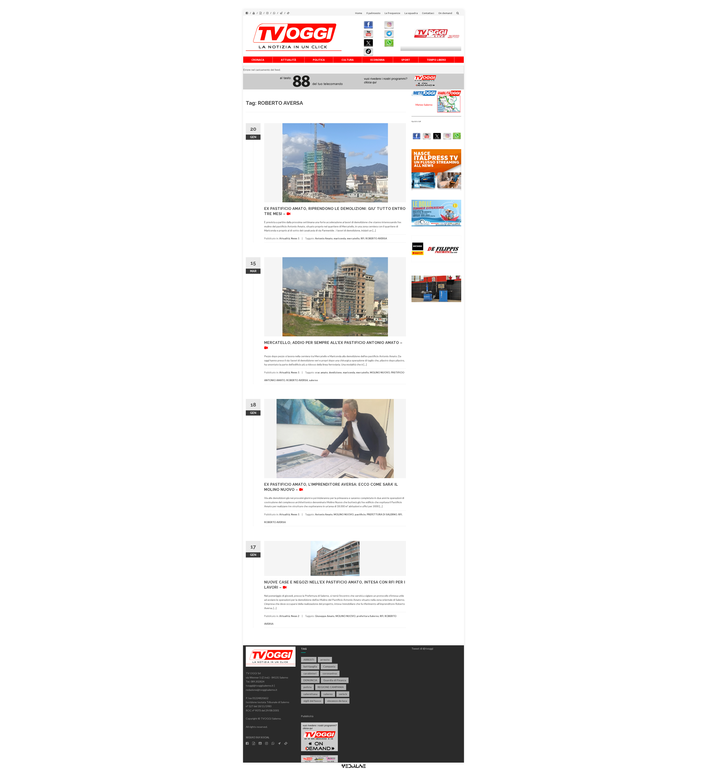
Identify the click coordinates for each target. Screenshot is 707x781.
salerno (313, 380)
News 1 (295, 238)
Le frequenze (392, 13)
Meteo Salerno (424, 104)
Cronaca (258, 59)
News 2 (295, 616)
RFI (362, 238)
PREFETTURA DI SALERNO (382, 514)
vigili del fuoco (312, 700)
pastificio (360, 514)
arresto (325, 659)
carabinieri (309, 673)
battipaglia (310, 666)
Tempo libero (436, 59)
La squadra (411, 13)
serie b (343, 694)
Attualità (288, 59)
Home (358, 13)
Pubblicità (307, 716)
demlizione (335, 372)
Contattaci (428, 13)
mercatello (353, 238)
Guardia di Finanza (334, 680)
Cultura (348, 59)
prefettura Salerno (368, 616)
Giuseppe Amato (324, 616)
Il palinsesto (373, 13)
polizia (307, 687)
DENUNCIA (310, 680)
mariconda (340, 238)
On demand (445, 13)
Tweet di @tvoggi (422, 648)
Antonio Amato (324, 238)
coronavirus (330, 673)
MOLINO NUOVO (380, 372)
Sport (405, 59)
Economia (377, 59)
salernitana (310, 694)
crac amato (321, 372)
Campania (329, 666)
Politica (319, 59)
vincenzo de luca (337, 700)
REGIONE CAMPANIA (331, 687)
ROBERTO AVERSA (376, 238)
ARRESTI (308, 659)
